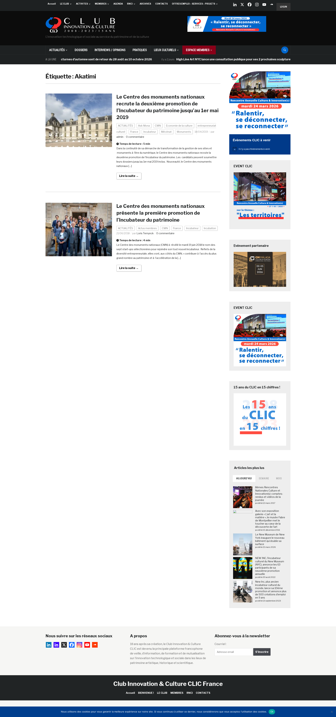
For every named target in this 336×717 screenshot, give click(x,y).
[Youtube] (264, 4)
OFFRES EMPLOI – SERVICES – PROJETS (193, 3)
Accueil (52, 3)
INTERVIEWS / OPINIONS (110, 50)
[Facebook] (249, 4)
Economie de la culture (179, 125)
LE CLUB (64, 3)
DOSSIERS (81, 50)
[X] (242, 4)
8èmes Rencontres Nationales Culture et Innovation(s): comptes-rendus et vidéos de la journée (269, 493)
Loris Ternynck (145, 233)
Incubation (210, 228)
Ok (272, 711)
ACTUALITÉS (57, 50)
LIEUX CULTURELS (165, 50)
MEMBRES (100, 3)
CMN (158, 125)
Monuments (184, 131)
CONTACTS (161, 3)
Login (283, 6)
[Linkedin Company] (234, 4)
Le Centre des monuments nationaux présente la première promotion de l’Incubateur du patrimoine (160, 213)
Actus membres (147, 228)
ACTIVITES (82, 3)
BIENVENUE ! (146, 692)
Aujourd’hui (244, 478)
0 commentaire (135, 136)
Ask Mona (144, 125)
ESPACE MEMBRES (197, 50)
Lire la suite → (129, 176)
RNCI (130, 3)
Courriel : (220, 644)
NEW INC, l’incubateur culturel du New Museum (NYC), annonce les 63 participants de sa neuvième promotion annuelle (269, 566)
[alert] (260, 149)
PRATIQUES (140, 50)
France (134, 131)
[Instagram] (257, 4)
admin (119, 136)
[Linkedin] (56, 645)
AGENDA (118, 3)
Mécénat (166, 131)
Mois (279, 478)
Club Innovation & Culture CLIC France (168, 683)
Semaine (264, 478)
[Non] (331, 712)
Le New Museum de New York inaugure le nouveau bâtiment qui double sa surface (270, 539)
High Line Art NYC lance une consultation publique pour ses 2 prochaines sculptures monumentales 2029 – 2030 (236, 59)
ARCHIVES (145, 3)
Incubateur (149, 131)
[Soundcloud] (271, 4)
